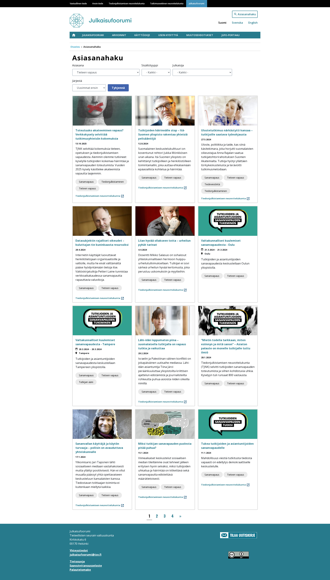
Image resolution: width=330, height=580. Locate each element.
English (253, 23)
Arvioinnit (119, 35)
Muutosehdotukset (199, 35)
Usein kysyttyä (168, 35)
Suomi (222, 23)
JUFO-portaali (230, 35)
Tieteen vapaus (87, 188)
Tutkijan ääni (86, 382)
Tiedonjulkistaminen (112, 181)
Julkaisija (178, 65)
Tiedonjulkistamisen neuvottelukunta (127, 3)
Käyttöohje (142, 35)
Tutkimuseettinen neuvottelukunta (166, 3)
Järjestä (77, 81)
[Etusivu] (107, 18)
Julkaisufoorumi (196, 3)
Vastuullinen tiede (78, 3)
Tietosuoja (77, 561)
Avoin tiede (97, 3)
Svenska (237, 23)
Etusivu (76, 35)
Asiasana (78, 65)
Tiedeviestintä (212, 184)
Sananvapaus (86, 181)
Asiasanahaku (247, 14)
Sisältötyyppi (149, 65)
